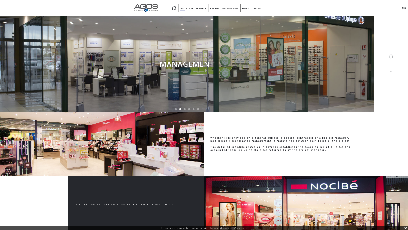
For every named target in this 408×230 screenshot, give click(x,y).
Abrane (214, 8)
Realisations (197, 8)
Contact (258, 8)
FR (403, 8)
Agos (183, 8)
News (245, 8)
